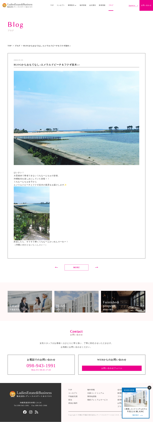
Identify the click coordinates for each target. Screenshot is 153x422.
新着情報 (102, 5)
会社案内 (92, 5)
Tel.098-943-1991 (21, 405)
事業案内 (71, 5)
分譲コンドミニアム (95, 393)
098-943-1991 (41, 365)
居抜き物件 (73, 403)
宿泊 (70, 400)
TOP (52, 5)
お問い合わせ (146, 5)
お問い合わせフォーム (111, 368)
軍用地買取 (92, 396)
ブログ (111, 5)
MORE (76, 267)
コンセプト (61, 5)
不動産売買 (73, 396)
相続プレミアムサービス (97, 400)
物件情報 (83, 5)
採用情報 (121, 400)
